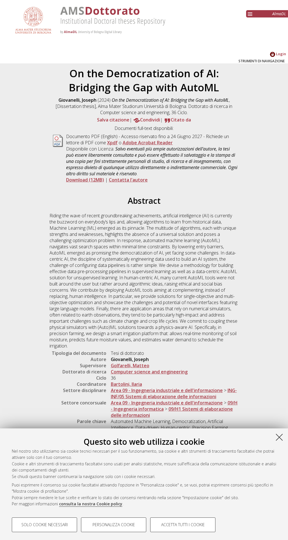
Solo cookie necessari (44, 524)
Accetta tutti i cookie (183, 524)
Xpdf (112, 143)
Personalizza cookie (114, 524)
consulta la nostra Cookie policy (90, 503)
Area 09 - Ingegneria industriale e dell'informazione (167, 390)
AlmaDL (279, 13)
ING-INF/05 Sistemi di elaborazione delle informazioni (174, 393)
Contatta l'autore (128, 180)
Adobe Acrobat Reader (148, 143)
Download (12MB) (85, 180)
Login (280, 53)
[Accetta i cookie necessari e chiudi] (279, 437)
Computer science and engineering (149, 372)
